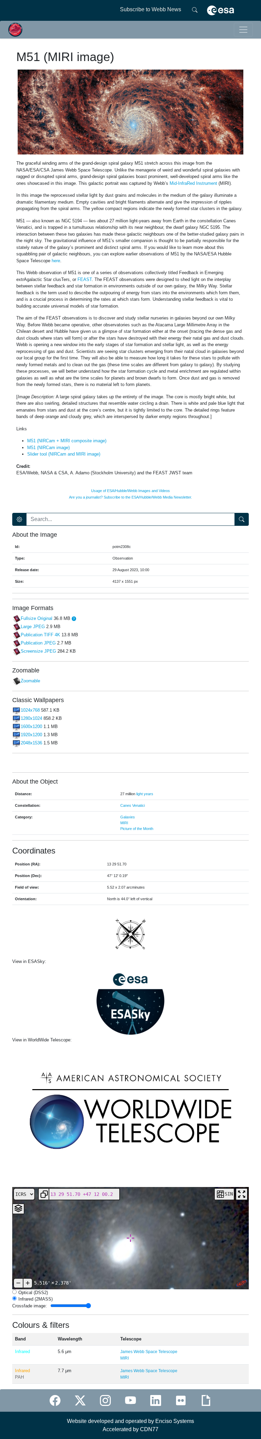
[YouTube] (130, 1400)
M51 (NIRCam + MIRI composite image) (66, 440)
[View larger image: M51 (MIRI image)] (130, 111)
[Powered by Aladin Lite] (241, 1283)
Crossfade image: (29, 1305)
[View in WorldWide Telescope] (130, 1109)
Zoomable (30, 680)
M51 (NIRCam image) (48, 447)
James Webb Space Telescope (148, 1351)
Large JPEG (33, 626)
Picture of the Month (136, 829)
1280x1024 (31, 718)
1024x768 (30, 710)
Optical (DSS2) (33, 1292)
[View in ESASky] (130, 1001)
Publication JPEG (38, 643)
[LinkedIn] (155, 1400)
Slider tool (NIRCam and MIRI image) (63, 454)
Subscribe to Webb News (150, 9)
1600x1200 (31, 726)
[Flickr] (181, 1400)
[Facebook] (55, 1400)
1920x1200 (31, 735)
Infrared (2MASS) (35, 1299)
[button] (74, 618)
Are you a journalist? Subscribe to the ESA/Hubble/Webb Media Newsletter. (130, 497)
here (56, 260)
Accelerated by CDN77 (130, 1429)
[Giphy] (206, 1400)
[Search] (194, 9)
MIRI (124, 823)
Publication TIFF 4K (40, 635)
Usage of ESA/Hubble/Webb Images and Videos (130, 491)
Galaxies (127, 817)
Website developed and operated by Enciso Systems (130, 1421)
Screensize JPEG (38, 651)
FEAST (84, 279)
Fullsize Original (36, 618)
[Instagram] (105, 1400)
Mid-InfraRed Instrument (193, 183)
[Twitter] (80, 1400)
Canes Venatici (132, 805)
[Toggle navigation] (243, 29)
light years (144, 794)
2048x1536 (31, 743)
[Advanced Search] (19, 519)
